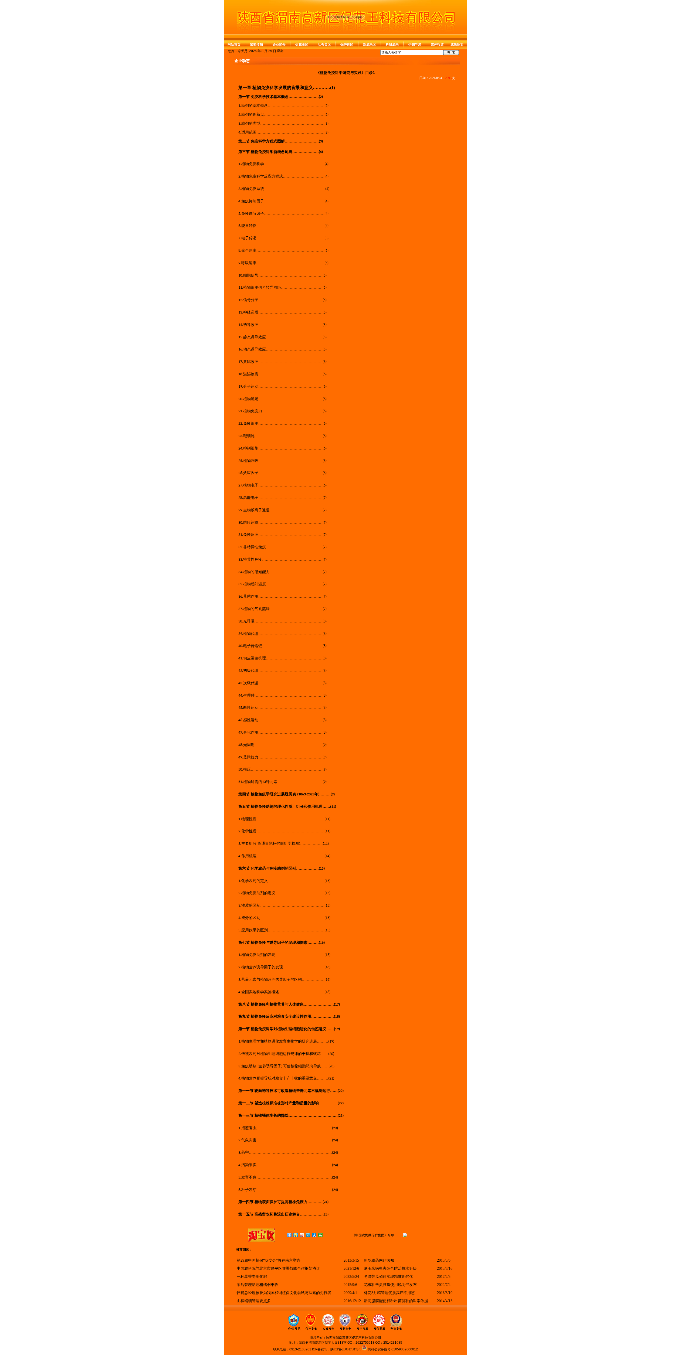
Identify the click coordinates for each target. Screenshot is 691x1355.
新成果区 (369, 44)
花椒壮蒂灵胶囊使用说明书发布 (390, 1285)
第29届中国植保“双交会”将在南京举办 (268, 1260)
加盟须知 (256, 44)
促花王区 (301, 44)
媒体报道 (437, 44)
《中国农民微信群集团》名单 (373, 1235)
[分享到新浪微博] (302, 1235)
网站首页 (234, 44)
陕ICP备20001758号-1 (345, 1349)
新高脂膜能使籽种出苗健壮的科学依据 (396, 1301)
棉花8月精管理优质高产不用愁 (389, 1293)
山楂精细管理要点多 (254, 1301)
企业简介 (279, 44)
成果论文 (456, 44)
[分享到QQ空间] (295, 1235)
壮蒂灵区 (324, 44)
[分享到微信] (320, 1235)
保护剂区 (346, 44)
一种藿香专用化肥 (252, 1277)
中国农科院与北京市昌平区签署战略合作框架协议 (278, 1269)
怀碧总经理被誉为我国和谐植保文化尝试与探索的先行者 (284, 1293)
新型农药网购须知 (379, 1260)
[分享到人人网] (314, 1235)
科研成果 (392, 44)
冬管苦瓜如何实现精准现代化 (388, 1277)
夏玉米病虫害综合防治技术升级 (390, 1269)
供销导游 (414, 44)
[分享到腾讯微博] (308, 1235)
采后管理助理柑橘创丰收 (257, 1285)
